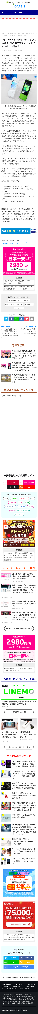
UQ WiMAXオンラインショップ (15, 243)
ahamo (6, 498)
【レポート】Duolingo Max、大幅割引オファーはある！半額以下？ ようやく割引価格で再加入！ (24, 764)
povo (32, 498)
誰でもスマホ (19, 514)
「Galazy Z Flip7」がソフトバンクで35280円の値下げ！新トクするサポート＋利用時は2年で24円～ (23, 775)
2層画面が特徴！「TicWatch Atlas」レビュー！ (28, 734)
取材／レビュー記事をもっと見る (19, 747)
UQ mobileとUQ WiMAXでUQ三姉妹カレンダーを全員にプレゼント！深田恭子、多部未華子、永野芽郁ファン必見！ (24, 354)
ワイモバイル (24, 498)
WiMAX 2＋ (29, 304)
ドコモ (13, 482)
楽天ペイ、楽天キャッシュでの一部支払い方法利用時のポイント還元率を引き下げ (24, 795)
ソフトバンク (13, 487)
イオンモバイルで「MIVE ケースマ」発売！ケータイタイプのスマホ (24, 861)
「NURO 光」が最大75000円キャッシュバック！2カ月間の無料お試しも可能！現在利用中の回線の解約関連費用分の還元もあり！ (19, 937)
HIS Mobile (21, 506)
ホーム (3, 33)
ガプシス (20, 12)
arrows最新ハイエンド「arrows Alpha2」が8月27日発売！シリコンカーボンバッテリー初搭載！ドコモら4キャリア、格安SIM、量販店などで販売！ (24, 829)
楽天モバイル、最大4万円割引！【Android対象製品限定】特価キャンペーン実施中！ (18, 288)
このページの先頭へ (11, 977)
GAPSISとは (6, 984)
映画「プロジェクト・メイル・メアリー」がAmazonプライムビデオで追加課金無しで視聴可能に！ (24, 785)
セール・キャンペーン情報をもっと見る (19, 628)
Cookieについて (17, 986)
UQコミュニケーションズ (13, 304)
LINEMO (14, 498)
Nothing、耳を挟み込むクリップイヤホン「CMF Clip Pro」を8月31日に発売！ (23, 851)
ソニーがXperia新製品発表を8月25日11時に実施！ (23, 816)
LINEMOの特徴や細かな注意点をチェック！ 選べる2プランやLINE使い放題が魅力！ (18, 703)
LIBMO (11, 510)
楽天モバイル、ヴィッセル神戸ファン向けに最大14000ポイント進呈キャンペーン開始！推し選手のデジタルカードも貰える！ (24, 616)
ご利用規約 (18, 984)
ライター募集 (11, 988)
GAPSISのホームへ (28, 977)
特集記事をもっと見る (19, 712)
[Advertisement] (19, 26)
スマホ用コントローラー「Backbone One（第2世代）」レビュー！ (9, 735)
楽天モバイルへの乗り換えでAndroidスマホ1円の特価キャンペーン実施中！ (18, 282)
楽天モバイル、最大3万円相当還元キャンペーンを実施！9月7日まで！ (24, 603)
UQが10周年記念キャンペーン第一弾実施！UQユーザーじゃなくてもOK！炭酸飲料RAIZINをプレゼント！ (24, 378)
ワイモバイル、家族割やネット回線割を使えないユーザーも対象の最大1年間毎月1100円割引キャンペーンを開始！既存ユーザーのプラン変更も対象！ (18, 556)
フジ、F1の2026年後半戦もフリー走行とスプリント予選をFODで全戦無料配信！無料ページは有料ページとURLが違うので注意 (24, 806)
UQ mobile (12, 502)
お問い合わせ (24, 988)
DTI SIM (30, 506)
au (29, 487)
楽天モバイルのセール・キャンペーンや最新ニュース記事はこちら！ (18, 669)
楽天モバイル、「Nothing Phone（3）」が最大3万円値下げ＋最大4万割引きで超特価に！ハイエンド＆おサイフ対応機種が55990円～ (24, 590)
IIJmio (20, 502)
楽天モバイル (29, 482)
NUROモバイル (10, 506)
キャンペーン (11, 33)
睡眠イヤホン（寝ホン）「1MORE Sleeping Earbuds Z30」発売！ (22, 841)
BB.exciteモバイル (23, 510)
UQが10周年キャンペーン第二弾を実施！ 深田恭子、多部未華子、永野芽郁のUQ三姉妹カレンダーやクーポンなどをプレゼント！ (24, 366)
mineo (27, 502)
